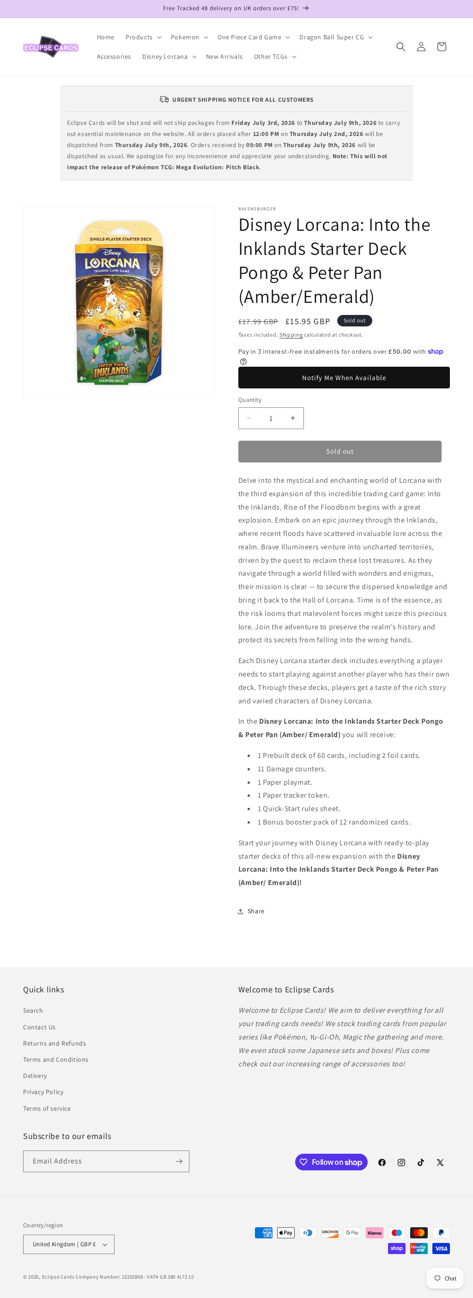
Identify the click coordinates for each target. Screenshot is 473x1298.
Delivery (35, 1075)
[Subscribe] (179, 1161)
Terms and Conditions (56, 1059)
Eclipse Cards (58, 1276)
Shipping (291, 334)
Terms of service (47, 1108)
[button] (142, 37)
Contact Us (39, 1027)
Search (33, 1010)
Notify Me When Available (344, 377)
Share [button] (256, 911)
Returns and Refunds (54, 1043)
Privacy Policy (43, 1092)
